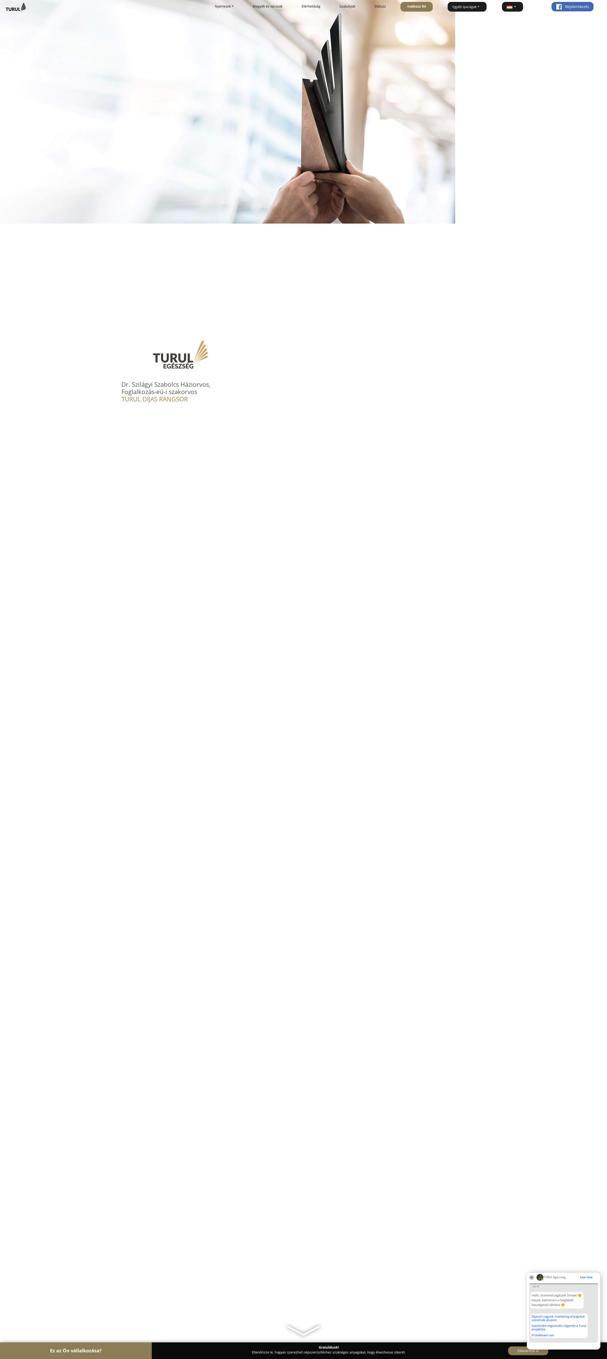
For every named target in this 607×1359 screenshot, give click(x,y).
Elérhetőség (311, 6)
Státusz (380, 6)
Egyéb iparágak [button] (464, 7)
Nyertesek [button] (223, 6)
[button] (512, 7)
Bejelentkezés (576, 6)
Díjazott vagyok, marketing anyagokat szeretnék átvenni (558, 1318)
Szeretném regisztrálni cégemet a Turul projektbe (559, 1327)
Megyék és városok (267, 6)
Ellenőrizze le (528, 1351)
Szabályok (347, 6)
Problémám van (543, 1335)
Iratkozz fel (416, 6)
